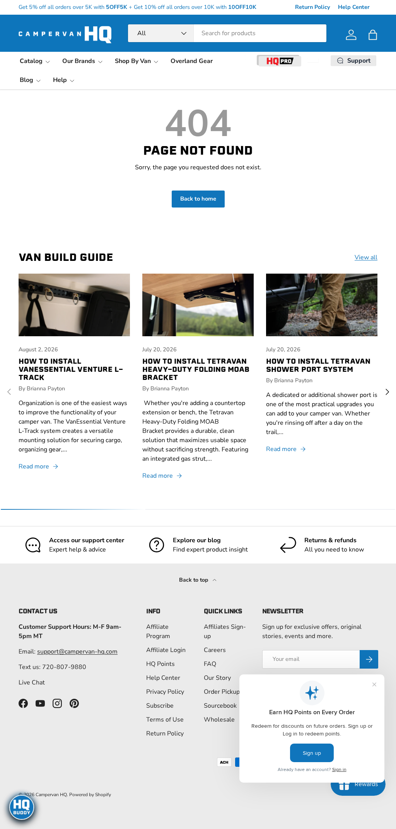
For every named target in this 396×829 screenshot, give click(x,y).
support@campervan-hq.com (77, 651)
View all (366, 257)
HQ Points (160, 664)
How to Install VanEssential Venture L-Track (71, 369)
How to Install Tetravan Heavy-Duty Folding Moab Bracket (195, 369)
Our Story (217, 678)
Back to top (194, 580)
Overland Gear (192, 61)
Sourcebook (220, 705)
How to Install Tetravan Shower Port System (318, 365)
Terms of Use (165, 719)
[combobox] (227, 33)
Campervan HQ (51, 795)
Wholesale (219, 719)
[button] (372, 34)
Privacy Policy (165, 692)
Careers (215, 650)
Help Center (354, 7)
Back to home (198, 199)
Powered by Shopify (90, 795)
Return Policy (312, 7)
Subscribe (160, 705)
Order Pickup (222, 692)
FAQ (210, 664)
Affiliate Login (166, 650)
